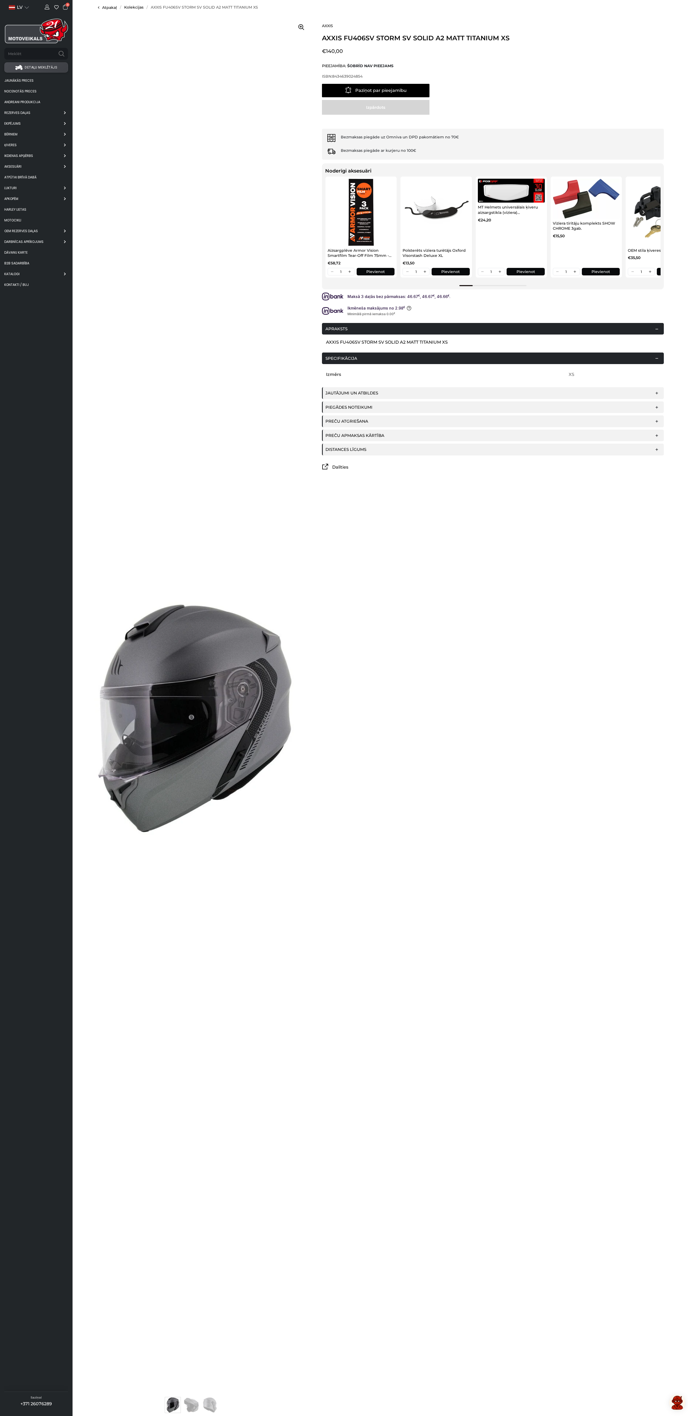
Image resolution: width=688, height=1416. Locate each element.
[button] (332, 271)
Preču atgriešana (346, 421)
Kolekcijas (134, 7)
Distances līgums (345, 449)
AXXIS (327, 25)
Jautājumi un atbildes (351, 393)
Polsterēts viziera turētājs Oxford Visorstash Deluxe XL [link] (434, 253)
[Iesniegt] (61, 54)
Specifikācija (341, 358)
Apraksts (336, 328)
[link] (361, 212)
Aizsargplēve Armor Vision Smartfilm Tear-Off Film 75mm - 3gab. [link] (358, 253)
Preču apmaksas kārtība (354, 435)
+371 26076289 (36, 1403)
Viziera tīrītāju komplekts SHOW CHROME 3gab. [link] (584, 226)
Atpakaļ (109, 7)
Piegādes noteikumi (348, 407)
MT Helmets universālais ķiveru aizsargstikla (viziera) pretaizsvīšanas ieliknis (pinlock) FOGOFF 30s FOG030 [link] (509, 210)
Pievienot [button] (375, 271)
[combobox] (29, 54)
